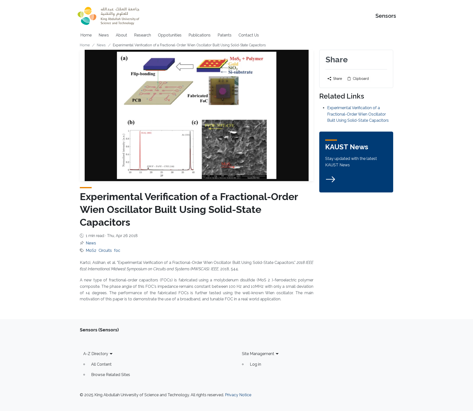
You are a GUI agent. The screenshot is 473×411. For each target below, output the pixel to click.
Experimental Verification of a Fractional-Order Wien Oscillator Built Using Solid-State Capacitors (358, 114)
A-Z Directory (95, 353)
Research (142, 35)
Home (86, 35)
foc (117, 250)
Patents (225, 35)
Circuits (105, 250)
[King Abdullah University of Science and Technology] (108, 16)
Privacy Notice (238, 395)
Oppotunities (170, 35)
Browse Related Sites (110, 374)
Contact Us (248, 35)
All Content (101, 364)
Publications (199, 35)
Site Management (258, 353)
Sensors (385, 16)
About (121, 35)
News (104, 35)
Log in (255, 364)
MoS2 (91, 250)
